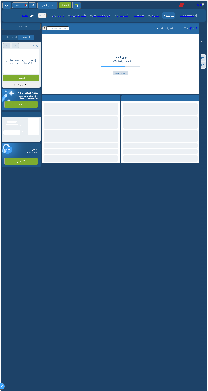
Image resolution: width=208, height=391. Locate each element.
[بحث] (44, 28)
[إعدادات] (32, 5)
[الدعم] (6, 5)
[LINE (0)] (196, 28)
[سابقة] (117, 97)
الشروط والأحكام (32, 72)
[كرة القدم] (190, 28)
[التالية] (110, 97)
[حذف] (45, 97)
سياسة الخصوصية (10, 72)
